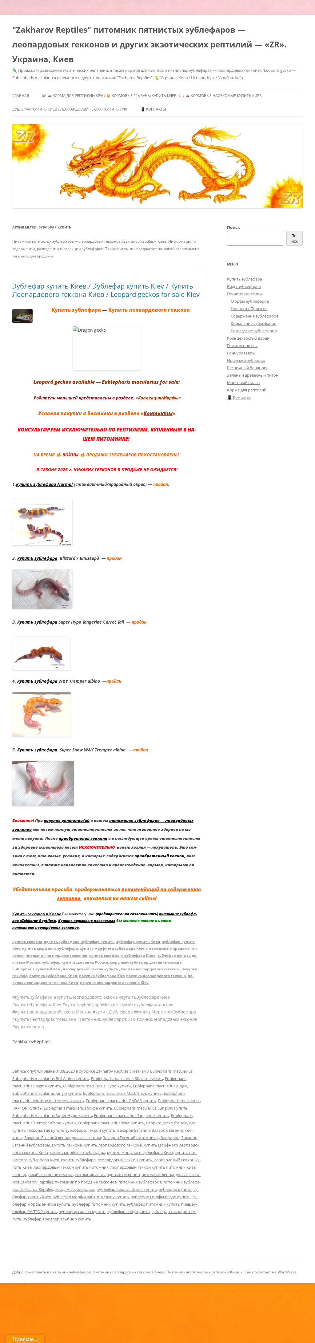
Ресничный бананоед (247, 367)
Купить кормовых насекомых (86, 920)
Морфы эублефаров (250, 301)
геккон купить (101, 1130)
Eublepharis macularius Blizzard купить (127, 1078)
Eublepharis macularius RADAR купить (121, 1100)
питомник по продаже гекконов (56, 955)
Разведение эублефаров (254, 331)
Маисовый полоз (243, 382)
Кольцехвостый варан (248, 338)
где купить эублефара (65, 1130)
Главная (20, 95)
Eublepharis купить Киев (36, 969)
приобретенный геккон (159, 856)
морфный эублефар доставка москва (145, 962)
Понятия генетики (244, 294)
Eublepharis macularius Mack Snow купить (122, 1093)
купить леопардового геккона (150, 969)
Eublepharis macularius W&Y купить (111, 1123)
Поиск (233, 227)
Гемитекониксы (242, 345)
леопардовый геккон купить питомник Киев (153, 1167)
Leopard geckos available (64, 381)
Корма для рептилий (246, 390)
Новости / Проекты (249, 308)
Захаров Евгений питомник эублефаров (141, 1137)
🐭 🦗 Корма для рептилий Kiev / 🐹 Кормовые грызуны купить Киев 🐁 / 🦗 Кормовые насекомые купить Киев (152, 95)
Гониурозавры (241, 353)
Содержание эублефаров (254, 316)
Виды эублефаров (244, 286)
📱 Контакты (153, 109)
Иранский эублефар (246, 360)
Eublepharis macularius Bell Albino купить (50, 1078)
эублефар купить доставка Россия (75, 962)
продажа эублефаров (75, 1189)
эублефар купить (97, 941)
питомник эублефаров (139, 1182)
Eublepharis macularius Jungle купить (46, 1093)
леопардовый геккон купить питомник (71, 1167)
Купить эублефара (37, 558)
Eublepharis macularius (171, 1071)
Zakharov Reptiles (112, 1071)
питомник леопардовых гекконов (107, 1174)
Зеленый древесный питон (252, 375)
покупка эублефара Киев (53, 975)
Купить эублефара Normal (44, 484)
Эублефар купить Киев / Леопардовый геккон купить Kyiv (69, 109)
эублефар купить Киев (138, 941)
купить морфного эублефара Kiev (112, 948)
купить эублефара (61, 941)
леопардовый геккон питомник (42, 1174)
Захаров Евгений (133, 1130)
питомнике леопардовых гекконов (45, 927)
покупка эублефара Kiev (102, 975)
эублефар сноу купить (128, 1211)
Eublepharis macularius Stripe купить (78, 1108)
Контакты (158, 413)
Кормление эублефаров (253, 323)
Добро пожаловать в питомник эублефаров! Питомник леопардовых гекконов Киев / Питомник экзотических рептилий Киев (125, 1272)
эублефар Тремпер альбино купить (57, 1219)
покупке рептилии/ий (67, 820)
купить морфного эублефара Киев (122, 955)
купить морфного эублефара (50, 948)
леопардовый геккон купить (90, 969)
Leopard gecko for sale (166, 1123)
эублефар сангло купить (82, 1211)
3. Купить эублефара (34, 622)
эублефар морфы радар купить (161, 1196)
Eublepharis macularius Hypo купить (97, 1086)
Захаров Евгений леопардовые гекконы (62, 1137)
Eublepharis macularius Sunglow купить (151, 1108)
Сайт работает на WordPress (270, 1272)
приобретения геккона (83, 838)
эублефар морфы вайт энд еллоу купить (91, 1196)
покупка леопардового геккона (156, 975)
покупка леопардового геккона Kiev (114, 982)
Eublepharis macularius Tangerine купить (131, 1115)
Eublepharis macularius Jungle (160, 1086)
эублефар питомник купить (98, 1204)
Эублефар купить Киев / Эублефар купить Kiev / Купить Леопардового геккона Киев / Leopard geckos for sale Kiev (106, 289)
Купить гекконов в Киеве (36, 913)
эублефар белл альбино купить (127, 1189)
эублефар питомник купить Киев (158, 1204)
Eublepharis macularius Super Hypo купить (52, 1115)
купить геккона (27, 941)
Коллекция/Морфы (158, 398)
